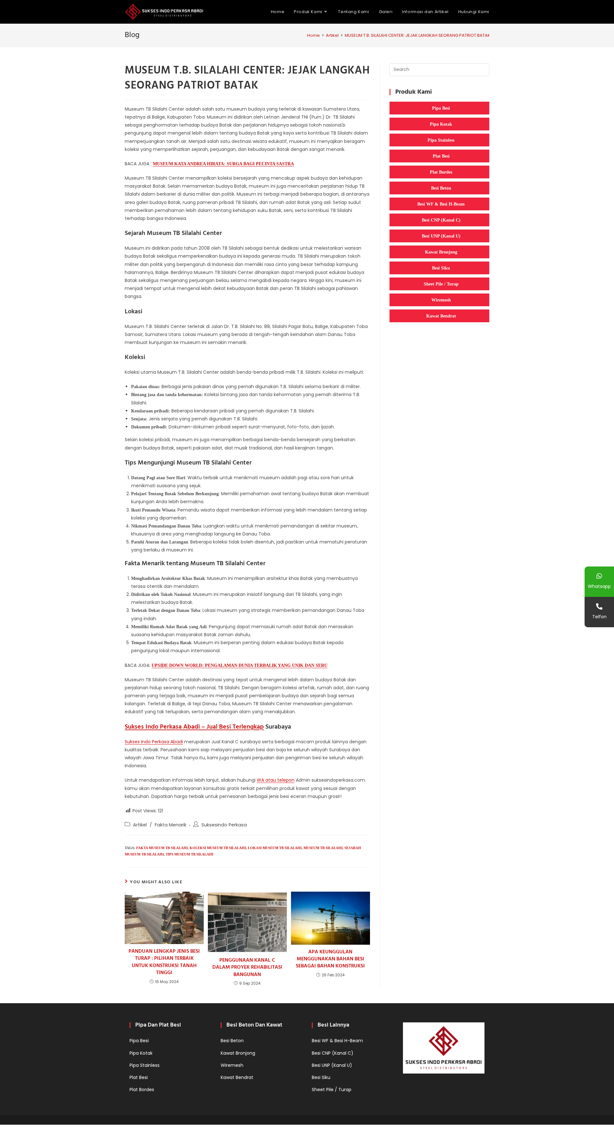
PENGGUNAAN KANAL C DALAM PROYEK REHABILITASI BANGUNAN (247, 967)
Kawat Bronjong (441, 251)
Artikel (140, 825)
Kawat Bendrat (441, 315)
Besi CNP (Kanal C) (441, 220)
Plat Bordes (441, 172)
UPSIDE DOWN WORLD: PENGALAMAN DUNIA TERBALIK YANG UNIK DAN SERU (239, 665)
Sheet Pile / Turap (441, 283)
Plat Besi (441, 156)
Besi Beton (441, 188)
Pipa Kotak (441, 124)
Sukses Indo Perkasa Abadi (154, 741)
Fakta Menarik (170, 825)
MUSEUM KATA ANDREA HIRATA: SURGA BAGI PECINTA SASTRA (223, 163)
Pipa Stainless (441, 140)
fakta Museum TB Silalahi (162, 848)
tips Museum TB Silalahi (189, 854)
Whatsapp (599, 586)
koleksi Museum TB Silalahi (218, 848)
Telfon (599, 616)
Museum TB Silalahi (322, 848)
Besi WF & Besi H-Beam (441, 204)
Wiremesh (441, 299)
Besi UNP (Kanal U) (441, 235)
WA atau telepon (276, 780)
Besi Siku (441, 267)
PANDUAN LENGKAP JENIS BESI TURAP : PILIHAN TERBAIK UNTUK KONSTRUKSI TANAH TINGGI (164, 962)
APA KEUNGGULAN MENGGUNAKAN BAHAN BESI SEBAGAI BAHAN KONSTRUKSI (330, 959)
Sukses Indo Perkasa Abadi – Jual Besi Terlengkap (194, 727)
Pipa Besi (441, 108)
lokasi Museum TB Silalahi (275, 848)
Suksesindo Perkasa (224, 825)
